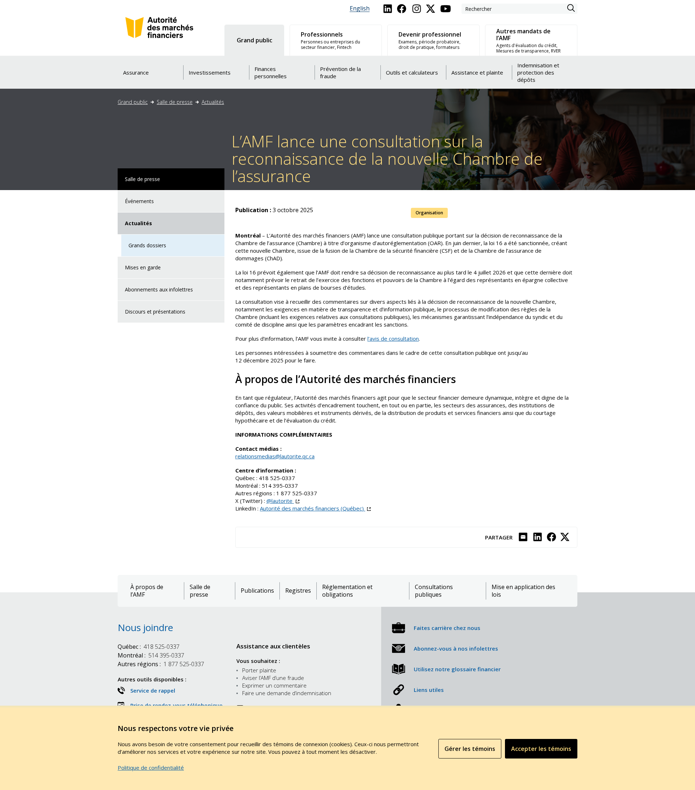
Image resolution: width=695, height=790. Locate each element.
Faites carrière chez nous (447, 627)
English (360, 8)
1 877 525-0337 (296, 493)
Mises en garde (143, 267)
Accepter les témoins (541, 749)
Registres (298, 590)
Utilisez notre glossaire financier (457, 669)
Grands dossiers (147, 245)
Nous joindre (145, 627)
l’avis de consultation (393, 338)
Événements (139, 201)
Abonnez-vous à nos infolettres (456, 648)
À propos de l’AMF (146, 590)
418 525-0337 (277, 478)
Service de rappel (152, 690)
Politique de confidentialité (151, 767)
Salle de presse (175, 102)
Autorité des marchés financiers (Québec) (315, 508)
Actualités (213, 102)
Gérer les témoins (470, 749)
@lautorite (282, 500)
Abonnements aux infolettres (159, 289)
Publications (257, 590)
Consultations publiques (434, 590)
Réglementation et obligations (347, 590)
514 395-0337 (280, 485)
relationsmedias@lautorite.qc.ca (275, 456)
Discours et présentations (155, 311)
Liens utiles (429, 689)
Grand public (133, 102)
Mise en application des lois (523, 590)
